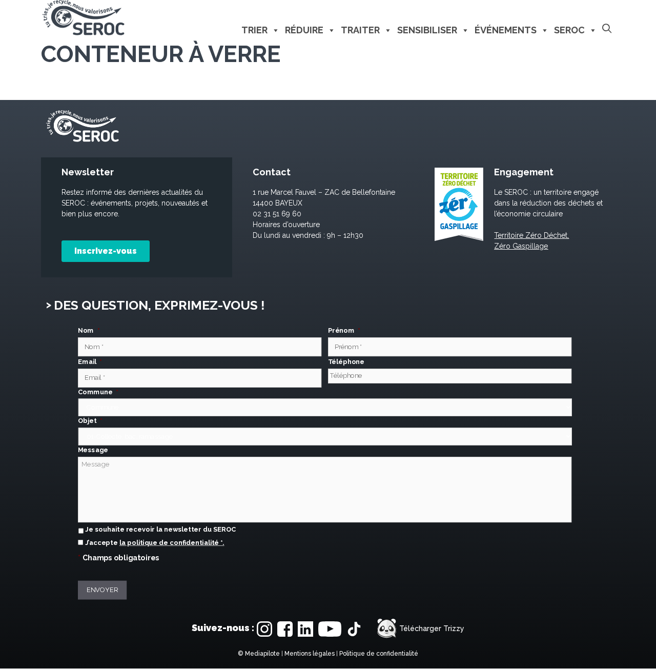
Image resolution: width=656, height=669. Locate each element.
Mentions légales (309, 653)
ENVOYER (102, 590)
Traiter (360, 30)
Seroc (569, 30)
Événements (506, 30)
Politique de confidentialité (378, 653)
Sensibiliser (427, 30)
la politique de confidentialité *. (171, 543)
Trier (254, 30)
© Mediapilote (259, 653)
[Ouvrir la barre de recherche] (606, 29)
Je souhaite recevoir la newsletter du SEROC (160, 530)
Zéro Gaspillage (521, 246)
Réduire (304, 30)
